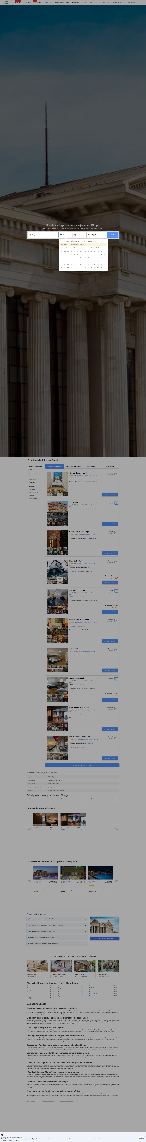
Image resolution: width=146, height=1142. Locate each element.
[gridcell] (64, 254)
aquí (19, 1140)
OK (141, 1137)
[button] (61, 248)
